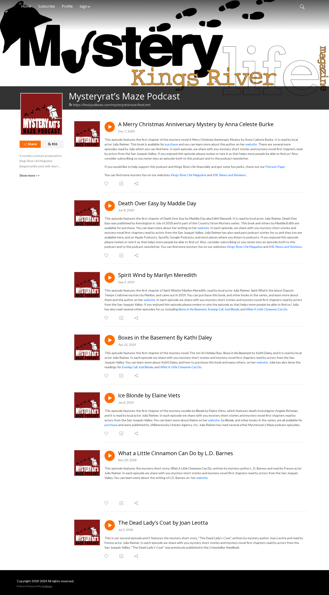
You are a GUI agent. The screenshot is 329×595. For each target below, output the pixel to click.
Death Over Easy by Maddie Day (157, 203)
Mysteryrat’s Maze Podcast (124, 96)
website (203, 228)
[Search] (302, 6)
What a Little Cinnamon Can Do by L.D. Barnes (175, 453)
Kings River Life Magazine (188, 175)
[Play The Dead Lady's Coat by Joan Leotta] (110, 525)
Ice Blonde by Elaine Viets (149, 395)
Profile (67, 6)
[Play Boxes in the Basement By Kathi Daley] (110, 340)
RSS (55, 144)
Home (26, 6)
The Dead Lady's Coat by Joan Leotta (163, 522)
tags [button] (83, 6)
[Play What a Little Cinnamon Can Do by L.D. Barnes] (110, 456)
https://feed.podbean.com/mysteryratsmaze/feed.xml (111, 105)
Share (32, 144)
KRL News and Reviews (229, 175)
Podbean (47, 586)
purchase (171, 144)
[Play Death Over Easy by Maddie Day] (110, 206)
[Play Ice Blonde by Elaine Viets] (110, 398)
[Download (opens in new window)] (121, 183)
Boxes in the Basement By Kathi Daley (165, 337)
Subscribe (46, 6)
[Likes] (106, 183)
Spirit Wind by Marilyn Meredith (157, 275)
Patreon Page (275, 167)
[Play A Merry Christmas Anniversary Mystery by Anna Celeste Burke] (110, 127)
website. (252, 144)
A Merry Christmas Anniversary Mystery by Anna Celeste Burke (195, 124)
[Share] (136, 183)
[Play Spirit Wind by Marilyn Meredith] (110, 278)
